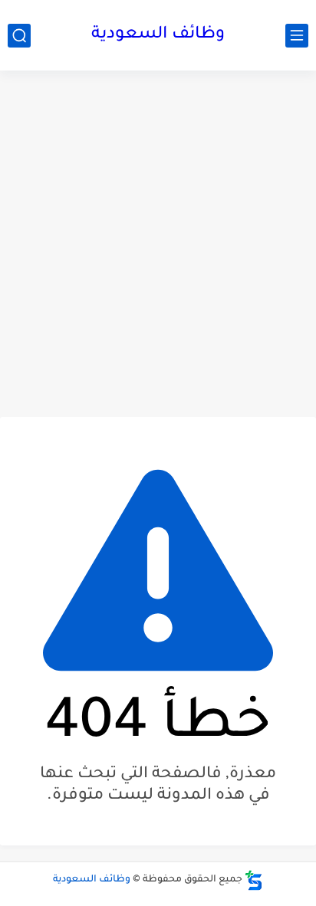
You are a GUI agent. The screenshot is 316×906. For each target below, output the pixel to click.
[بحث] (19, 36)
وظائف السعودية (158, 35)
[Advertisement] (158, 244)
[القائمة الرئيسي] (296, 36)
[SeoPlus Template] (254, 880)
